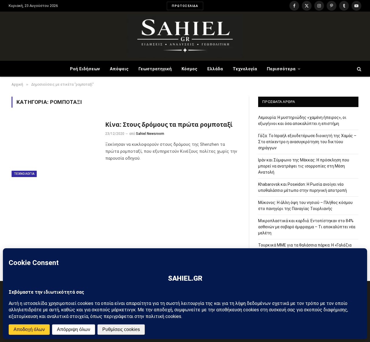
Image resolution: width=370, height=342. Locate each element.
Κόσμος (189, 68)
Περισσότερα (281, 68)
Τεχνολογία (245, 68)
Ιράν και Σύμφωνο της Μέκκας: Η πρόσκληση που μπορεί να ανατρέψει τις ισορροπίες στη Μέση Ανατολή (303, 166)
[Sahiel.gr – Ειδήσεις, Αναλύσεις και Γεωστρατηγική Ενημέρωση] (185, 36)
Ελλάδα (215, 68)
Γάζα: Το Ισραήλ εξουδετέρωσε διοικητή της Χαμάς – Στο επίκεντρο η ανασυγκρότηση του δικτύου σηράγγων (307, 141)
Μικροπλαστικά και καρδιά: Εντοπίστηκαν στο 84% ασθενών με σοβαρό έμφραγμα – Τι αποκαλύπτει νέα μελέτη (306, 226)
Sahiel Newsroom (150, 134)
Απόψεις (119, 68)
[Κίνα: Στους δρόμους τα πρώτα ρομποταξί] (55, 148)
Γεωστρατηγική (155, 68)
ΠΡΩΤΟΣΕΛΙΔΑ (185, 6)
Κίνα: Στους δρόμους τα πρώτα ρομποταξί (169, 124)
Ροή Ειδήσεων (85, 68)
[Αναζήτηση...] (358, 68)
